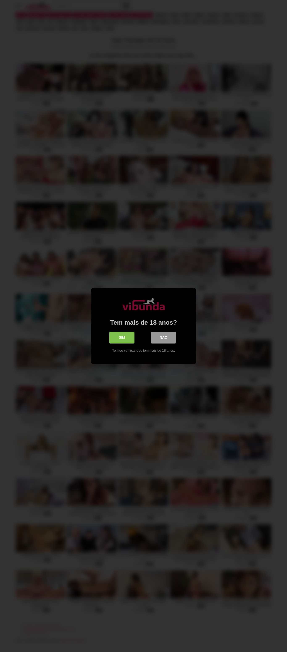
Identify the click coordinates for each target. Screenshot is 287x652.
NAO (163, 337)
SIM (122, 337)
